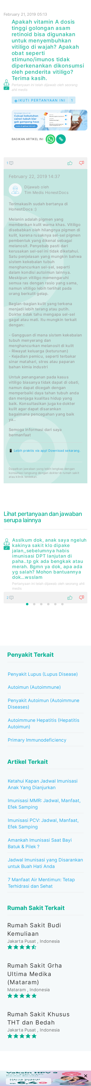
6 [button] (62, 604)
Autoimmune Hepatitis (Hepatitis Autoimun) (43, 723)
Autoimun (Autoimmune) (34, 687)
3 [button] (41, 604)
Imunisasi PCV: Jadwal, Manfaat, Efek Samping (43, 824)
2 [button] (34, 604)
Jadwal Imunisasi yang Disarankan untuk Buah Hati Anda (45, 863)
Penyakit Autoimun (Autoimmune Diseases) (43, 704)
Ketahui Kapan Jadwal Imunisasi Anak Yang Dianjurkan (43, 784)
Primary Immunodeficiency (37, 740)
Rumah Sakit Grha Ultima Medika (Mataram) (34, 974)
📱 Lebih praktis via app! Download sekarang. (45, 450)
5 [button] (55, 604)
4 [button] (48, 604)
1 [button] (27, 604)
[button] (45, 163)
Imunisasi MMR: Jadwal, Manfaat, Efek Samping (44, 804)
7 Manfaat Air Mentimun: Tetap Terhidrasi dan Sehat (41, 883)
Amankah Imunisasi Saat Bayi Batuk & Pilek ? (40, 843)
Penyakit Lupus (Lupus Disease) (43, 674)
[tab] (45, 320)
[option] (45, 569)
